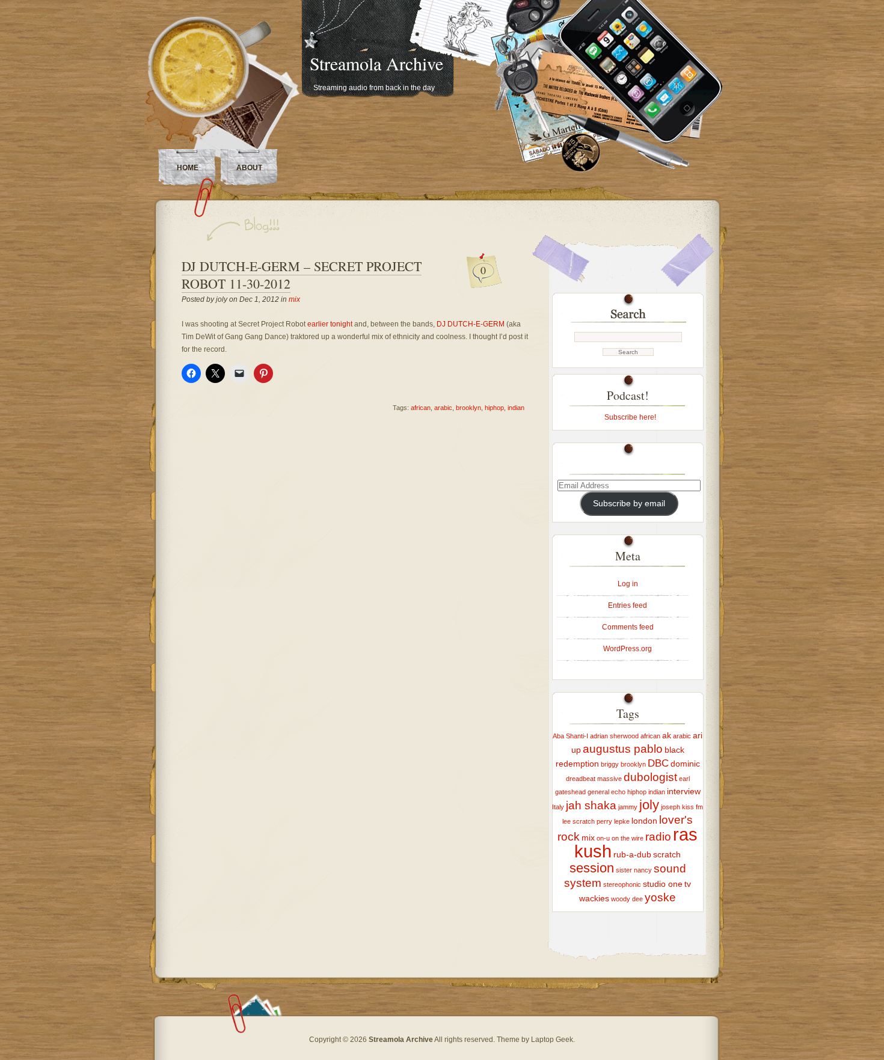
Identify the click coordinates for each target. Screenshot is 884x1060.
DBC (658, 763)
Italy (558, 806)
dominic (685, 763)
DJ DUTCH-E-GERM (471, 324)
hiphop (494, 407)
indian (516, 407)
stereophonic (622, 884)
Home (187, 168)
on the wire (627, 838)
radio (658, 836)
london (644, 821)
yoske (660, 897)
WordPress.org (627, 649)
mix (294, 299)
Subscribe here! (630, 417)
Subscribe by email (629, 503)
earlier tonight (329, 324)
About (249, 168)
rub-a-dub (632, 854)
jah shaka (591, 805)
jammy (627, 806)
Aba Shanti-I (570, 736)
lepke (622, 821)
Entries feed (627, 605)
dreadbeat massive (594, 778)
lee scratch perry (587, 821)
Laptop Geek (552, 1039)
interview (684, 791)
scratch (667, 854)
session (591, 867)
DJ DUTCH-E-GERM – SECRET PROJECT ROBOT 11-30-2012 (302, 274)
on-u (603, 838)
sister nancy (634, 870)
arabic (443, 407)
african (421, 407)
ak (666, 735)
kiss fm (692, 806)
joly (649, 804)
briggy (610, 764)
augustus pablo (623, 749)
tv (687, 884)
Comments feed (628, 627)
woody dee (627, 898)
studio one (663, 884)
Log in (628, 584)
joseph (670, 806)
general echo (606, 791)
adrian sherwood (614, 736)
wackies (594, 898)
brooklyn (468, 407)
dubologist (650, 777)
